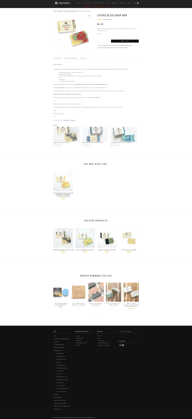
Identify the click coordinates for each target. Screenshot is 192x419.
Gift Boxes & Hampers (59, 347)
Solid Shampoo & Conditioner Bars (62, 406)
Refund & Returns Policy (81, 342)
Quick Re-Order (87, 2)
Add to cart (125, 41)
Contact (122, 2)
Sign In (130, 2)
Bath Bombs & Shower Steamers (61, 338)
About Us (115, 2)
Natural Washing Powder (59, 400)
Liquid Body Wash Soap (62, 376)
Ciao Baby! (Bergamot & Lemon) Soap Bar (121, 142)
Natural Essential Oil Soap (72, 11)
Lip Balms (56, 394)
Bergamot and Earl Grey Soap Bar (61, 142)
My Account (78, 340)
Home (54, 11)
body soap (104, 47)
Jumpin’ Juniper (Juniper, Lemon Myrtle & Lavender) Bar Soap (131, 305)
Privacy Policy (101, 340)
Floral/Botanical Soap (61, 359)
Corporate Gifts (99, 2)
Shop (78, 2)
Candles (56, 341)
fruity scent (110, 47)
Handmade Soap (61, 11)
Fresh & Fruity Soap (107, 45)
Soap (122, 47)
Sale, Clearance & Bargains (60, 403)
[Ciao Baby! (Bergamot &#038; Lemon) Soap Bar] (124, 134)
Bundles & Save (60, 353)
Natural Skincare (58, 397)
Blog (108, 2)
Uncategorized (57, 409)
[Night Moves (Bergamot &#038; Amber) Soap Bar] (95, 134)
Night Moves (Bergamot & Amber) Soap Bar (93, 142)
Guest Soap (59, 374)
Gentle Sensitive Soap (62, 368)
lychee (114, 47)
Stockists (78, 345)
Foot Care (59, 362)
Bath (55, 336)
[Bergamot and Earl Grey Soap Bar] (66, 134)
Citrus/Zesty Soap (61, 356)
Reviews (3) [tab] (83, 58)
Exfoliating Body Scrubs (59, 344)
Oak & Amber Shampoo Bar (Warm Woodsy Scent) (61, 305)
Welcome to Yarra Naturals (104, 345)
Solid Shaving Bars (61, 385)
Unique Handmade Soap (62, 388)
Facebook (73, 120)
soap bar (125, 47)
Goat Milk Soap (60, 371)
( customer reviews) (107, 19)
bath (101, 47)
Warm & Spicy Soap (61, 391)
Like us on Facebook (125, 331)
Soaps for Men (60, 382)
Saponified (61, 87)
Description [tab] (57, 58)
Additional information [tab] (71, 58)
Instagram (66, 120)
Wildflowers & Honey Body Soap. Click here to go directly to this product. (91, 84)
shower (118, 47)
